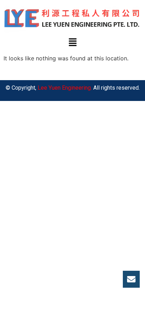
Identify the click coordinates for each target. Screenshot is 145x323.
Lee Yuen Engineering (64, 87)
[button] (72, 42)
